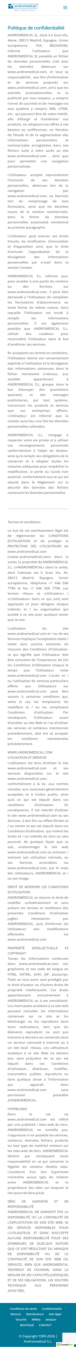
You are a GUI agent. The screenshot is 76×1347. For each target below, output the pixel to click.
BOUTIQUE (27, 1325)
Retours (16, 1314)
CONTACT (45, 1325)
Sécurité (21, 1319)
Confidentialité (52, 1309)
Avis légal (55, 1314)
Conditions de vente (23, 1309)
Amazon (51, 1319)
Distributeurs (35, 1314)
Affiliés (36, 1319)
